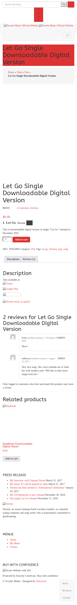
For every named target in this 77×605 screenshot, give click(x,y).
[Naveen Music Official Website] (21, 25)
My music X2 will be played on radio (29, 484)
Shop (19, 72)
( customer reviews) (27, 208)
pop (60, 249)
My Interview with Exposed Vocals (27, 480)
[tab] (13, 259)
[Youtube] (42, 16)
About (13, 539)
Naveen (53, 249)
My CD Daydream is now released (27, 495)
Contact (14, 547)
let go (45, 249)
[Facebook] (42, 9)
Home (11, 72)
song (65, 249)
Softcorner (41, 581)
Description (13, 259)
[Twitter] (42, 12)
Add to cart (21, 239)
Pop (27, 72)
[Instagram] (42, 20)
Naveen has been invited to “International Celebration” (37, 487)
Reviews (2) (29, 259)
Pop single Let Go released (23, 498)
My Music (15, 543)
